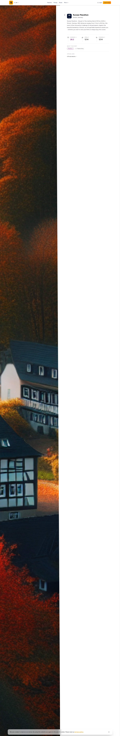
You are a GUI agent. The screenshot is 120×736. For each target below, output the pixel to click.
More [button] (65, 2)
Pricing (55, 2)
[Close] (109, 732)
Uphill (86, 37)
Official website (71, 56)
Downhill (101, 37)
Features (49, 2)
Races (60, 2)
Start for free (107, 2)
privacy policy (79, 732)
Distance (72, 37)
